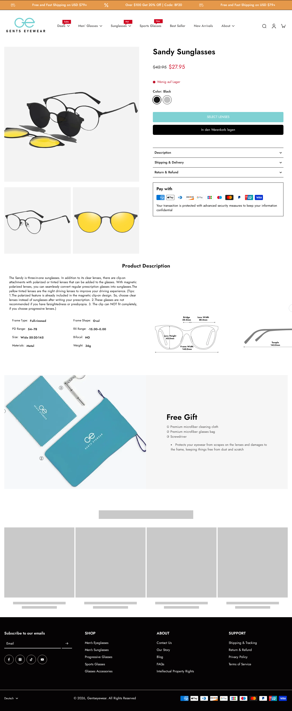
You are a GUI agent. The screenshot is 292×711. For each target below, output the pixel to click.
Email (10, 643)
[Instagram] (20, 659)
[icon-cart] (283, 26)
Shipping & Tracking (243, 643)
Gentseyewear (97, 698)
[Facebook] (9, 659)
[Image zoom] (71, 114)
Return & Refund (240, 650)
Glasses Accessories (98, 671)
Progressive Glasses (98, 657)
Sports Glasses (95, 664)
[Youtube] (42, 659)
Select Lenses (218, 117)
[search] (264, 26)
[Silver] (167, 100)
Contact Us (164, 643)
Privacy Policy (238, 657)
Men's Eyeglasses (96, 643)
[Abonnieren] (67, 643)
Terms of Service (240, 664)
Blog (160, 657)
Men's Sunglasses (97, 650)
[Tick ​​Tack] (31, 659)
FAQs (160, 664)
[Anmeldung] (273, 26)
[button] (218, 130)
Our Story (163, 650)
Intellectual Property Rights (175, 671)
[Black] (157, 100)
